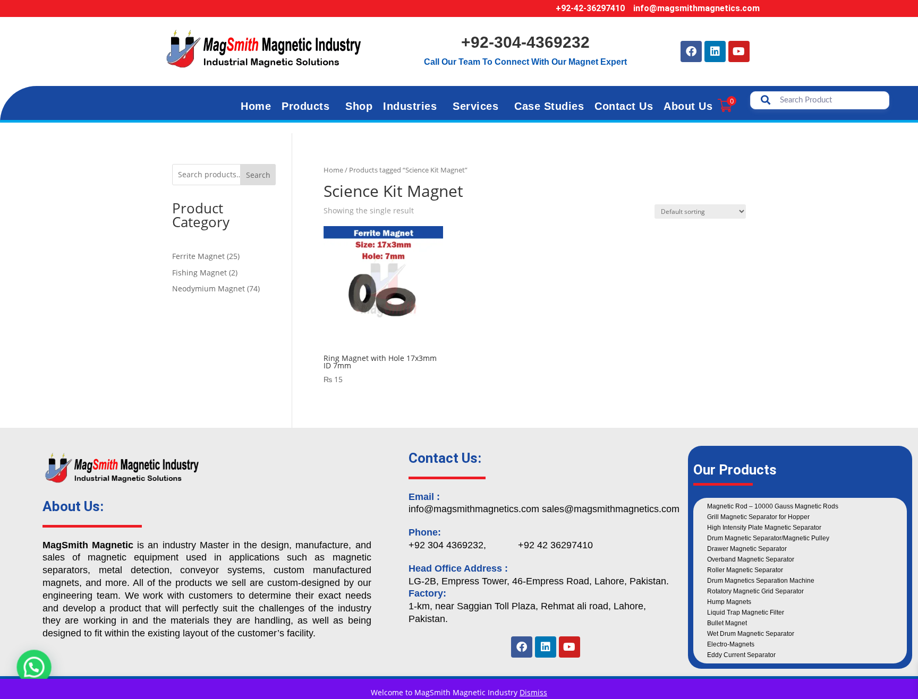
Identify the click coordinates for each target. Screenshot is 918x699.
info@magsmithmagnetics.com (696, 8)
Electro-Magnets (730, 644)
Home (256, 106)
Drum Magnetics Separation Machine (760, 580)
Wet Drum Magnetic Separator (750, 633)
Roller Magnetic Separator (745, 570)
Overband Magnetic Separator (750, 559)
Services (475, 106)
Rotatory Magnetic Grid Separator (755, 591)
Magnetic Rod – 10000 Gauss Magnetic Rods (772, 506)
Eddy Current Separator (741, 655)
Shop (358, 106)
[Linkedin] (715, 51)
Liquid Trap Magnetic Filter (745, 612)
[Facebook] (691, 51)
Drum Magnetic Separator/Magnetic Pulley (768, 538)
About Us (688, 106)
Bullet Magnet (727, 623)
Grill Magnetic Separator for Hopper (758, 517)
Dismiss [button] (533, 692)
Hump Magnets (729, 602)
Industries (410, 106)
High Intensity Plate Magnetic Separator (764, 527)
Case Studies (549, 106)
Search (258, 175)
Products (305, 106)
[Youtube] (739, 51)
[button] (31, 668)
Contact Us (623, 106)
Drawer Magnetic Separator (747, 549)
